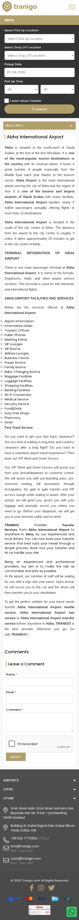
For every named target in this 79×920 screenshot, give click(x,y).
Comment (14, 710)
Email (11, 692)
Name (11, 674)
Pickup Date (13, 64)
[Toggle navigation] (72, 8)
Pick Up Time (13, 81)
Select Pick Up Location (21, 30)
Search (41, 109)
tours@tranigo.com (26, 858)
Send (15, 756)
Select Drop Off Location (22, 47)
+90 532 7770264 (24, 838)
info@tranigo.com (25, 846)
